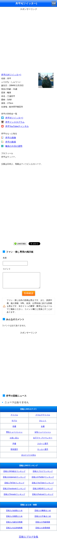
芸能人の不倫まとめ (43, 516)
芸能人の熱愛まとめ (14, 516)
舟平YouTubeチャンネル (17, 126)
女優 (43, 426)
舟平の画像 (10, 137)
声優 (14, 444)
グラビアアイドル (42, 415)
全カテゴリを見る (28, 455)
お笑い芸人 (14, 438)
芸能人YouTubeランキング (43, 483)
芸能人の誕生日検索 (14, 522)
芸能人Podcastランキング (42, 494)
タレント (42, 421)
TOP (54, 3)
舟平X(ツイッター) (14, 118)
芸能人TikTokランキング (14, 483)
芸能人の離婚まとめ (43, 510)
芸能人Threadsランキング (14, 494)
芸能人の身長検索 (42, 528)
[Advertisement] (28, 39)
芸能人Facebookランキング (14, 488)
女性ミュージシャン (43, 432)
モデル (14, 421)
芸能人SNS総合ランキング (14, 471)
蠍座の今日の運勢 (13, 146)
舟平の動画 (10, 142)
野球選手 (14, 449)
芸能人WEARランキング (43, 488)
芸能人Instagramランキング (14, 477)
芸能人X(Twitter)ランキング (43, 477)
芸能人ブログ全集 (28, 536)
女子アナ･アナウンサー (42, 438)
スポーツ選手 (42, 444)
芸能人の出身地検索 (14, 528)
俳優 (14, 426)
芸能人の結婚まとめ (14, 510)
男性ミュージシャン (14, 432)
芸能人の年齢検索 (42, 522)
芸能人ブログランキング (43, 471)
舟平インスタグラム (14, 122)
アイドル (14, 415)
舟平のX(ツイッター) (11, 74)
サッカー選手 (42, 449)
